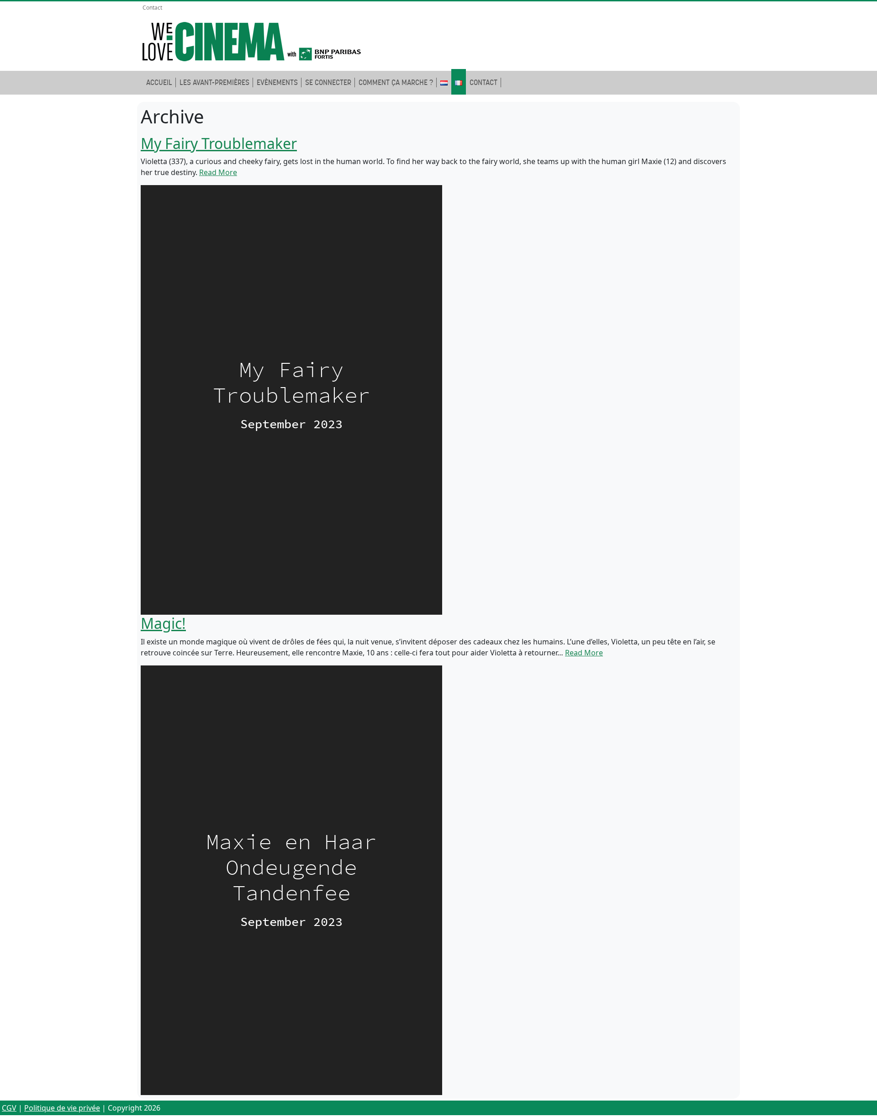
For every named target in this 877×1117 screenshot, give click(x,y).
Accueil (159, 82)
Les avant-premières (214, 82)
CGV (9, 1108)
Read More (218, 172)
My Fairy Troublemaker (219, 143)
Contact (152, 7)
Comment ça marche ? (396, 82)
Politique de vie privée (62, 1108)
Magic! (163, 623)
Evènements (277, 82)
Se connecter (328, 82)
